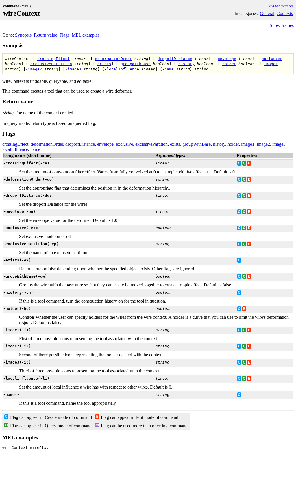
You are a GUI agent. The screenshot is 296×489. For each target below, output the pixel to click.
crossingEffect (53, 59)
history (186, 64)
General (267, 13)
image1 (271, 64)
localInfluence (123, 69)
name (169, 69)
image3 (74, 69)
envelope (227, 59)
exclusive (272, 59)
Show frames (282, 25)
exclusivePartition (51, 64)
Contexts (285, 13)
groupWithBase (136, 64)
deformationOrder (113, 59)
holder (229, 64)
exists (104, 64)
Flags (64, 35)
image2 (35, 69)
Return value (45, 35)
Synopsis (23, 35)
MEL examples (85, 35)
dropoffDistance (175, 59)
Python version (281, 6)
